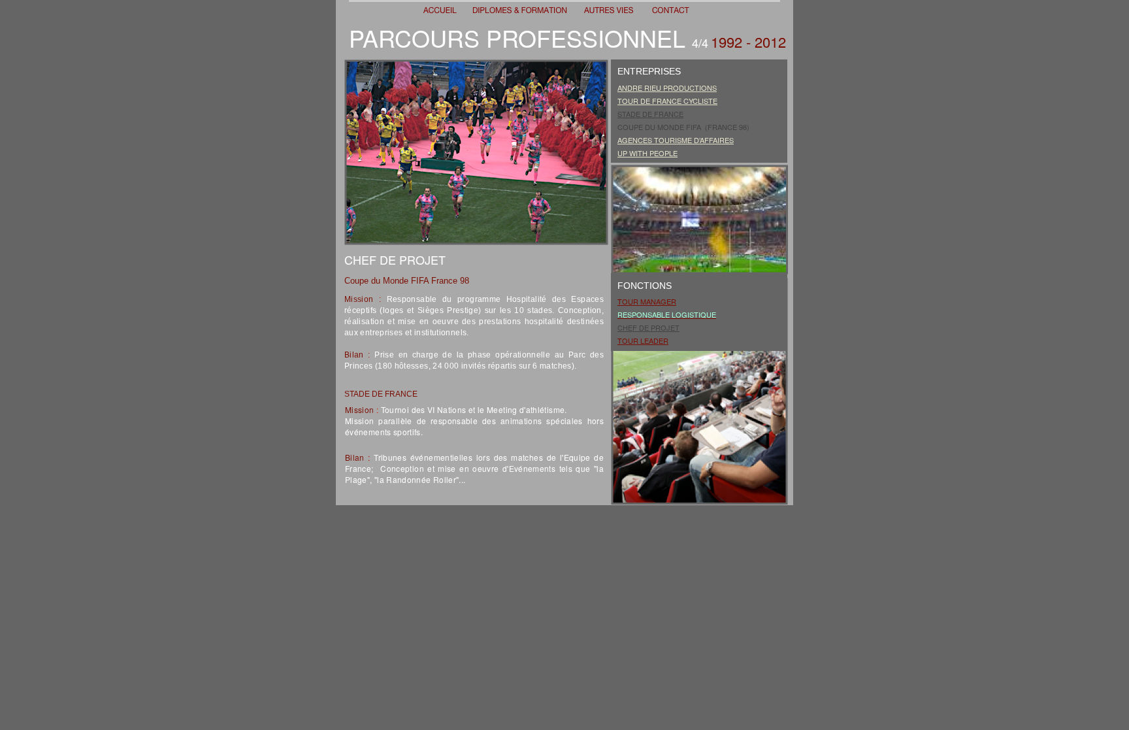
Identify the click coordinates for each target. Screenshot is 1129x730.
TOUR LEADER (642, 340)
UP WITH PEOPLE (647, 153)
